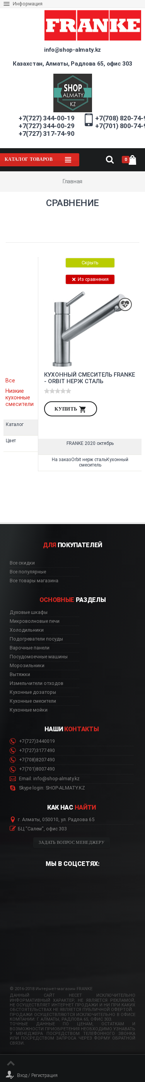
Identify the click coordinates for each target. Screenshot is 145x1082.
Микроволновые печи (35, 621)
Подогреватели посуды (36, 639)
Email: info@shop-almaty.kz (49, 778)
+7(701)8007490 (36, 769)
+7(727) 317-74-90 (46, 133)
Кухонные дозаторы (33, 692)
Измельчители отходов (36, 683)
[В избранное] (125, 304)
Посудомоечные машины (39, 656)
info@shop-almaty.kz (72, 49)
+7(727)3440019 (36, 741)
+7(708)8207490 (36, 759)
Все (10, 380)
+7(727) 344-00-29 (46, 126)
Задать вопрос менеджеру (71, 842)
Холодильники (27, 630)
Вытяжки (20, 674)
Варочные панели (29, 648)
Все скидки (22, 563)
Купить (67, 409)
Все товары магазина (34, 580)
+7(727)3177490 (36, 750)
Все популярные (28, 572)
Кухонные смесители (33, 701)
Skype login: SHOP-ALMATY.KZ (51, 788)
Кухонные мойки (29, 710)
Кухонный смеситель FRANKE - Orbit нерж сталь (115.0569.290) (89, 378)
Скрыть (90, 262)
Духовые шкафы (29, 612)
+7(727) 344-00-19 (46, 118)
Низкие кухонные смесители (19, 398)
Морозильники (27, 665)
